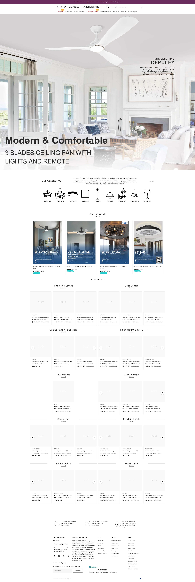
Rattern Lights (135, 201)
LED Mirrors (85, 201)
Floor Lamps (97, 201)
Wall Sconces (122, 201)
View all (63, 332)
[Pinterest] (63, 556)
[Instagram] (59, 556)
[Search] (124, 7)
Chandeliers (60, 201)
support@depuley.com (62, 544)
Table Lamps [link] (147, 201)
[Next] (94, 348)
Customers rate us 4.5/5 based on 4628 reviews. (103, 572)
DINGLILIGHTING (91, 7)
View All (151, 181)
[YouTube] (68, 556)
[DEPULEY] (47, 194)
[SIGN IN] (57, 7)
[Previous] (32, 348)
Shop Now (171, 78)
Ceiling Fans (47, 201)
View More (97, 216)
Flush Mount (72, 201)
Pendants (110, 201)
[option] (40, 308)
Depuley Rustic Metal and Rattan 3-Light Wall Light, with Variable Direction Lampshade (131, 497)
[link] (147, 194)
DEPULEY (34, 315)
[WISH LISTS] (61, 7)
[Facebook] (54, 556)
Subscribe (78, 570)
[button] (94, 279)
